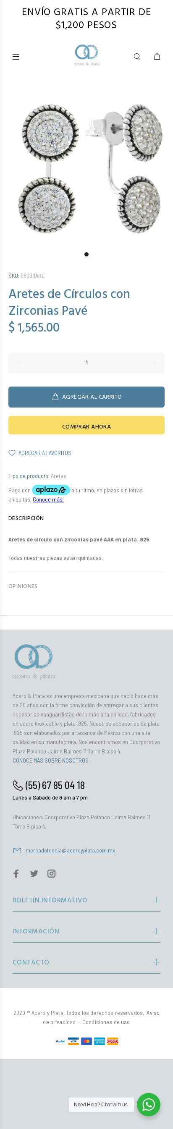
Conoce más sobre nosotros (51, 760)
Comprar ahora (86, 427)
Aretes (58, 475)
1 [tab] (86, 254)
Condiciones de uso (106, 1021)
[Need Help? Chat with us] (148, 1104)
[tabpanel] (86, 160)
